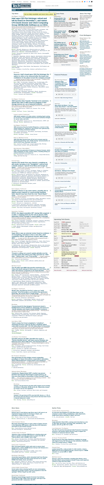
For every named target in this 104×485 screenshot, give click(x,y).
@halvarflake (37, 58)
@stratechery (20, 367)
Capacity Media (19, 41)
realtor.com (23, 34)
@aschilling (45, 62)
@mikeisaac (14, 62)
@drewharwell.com (21, 174)
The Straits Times (29, 84)
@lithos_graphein (36, 284)
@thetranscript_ (21, 61)
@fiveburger (23, 177)
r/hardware (20, 94)
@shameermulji (46, 56)
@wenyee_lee (30, 62)
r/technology (33, 351)
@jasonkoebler (20, 201)
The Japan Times (23, 438)
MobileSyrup (26, 259)
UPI (36, 85)
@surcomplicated (25, 179)
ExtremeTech (46, 35)
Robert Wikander (15, 67)
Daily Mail (36, 84)
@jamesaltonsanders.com (25, 50)
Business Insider (19, 88)
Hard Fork (63, 118)
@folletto (39, 180)
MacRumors (14, 35)
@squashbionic (29, 61)
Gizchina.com (32, 36)
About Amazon (20, 154)
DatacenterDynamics (37, 120)
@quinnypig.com (43, 50)
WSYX (23, 40)
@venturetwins (16, 204)
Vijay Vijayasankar (35, 66)
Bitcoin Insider (36, 390)
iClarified (29, 87)
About (33, 10)
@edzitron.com (45, 175)
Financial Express (24, 45)
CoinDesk (20, 440)
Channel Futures (44, 40)
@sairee (62, 417)
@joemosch (20, 284)
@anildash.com (35, 50)
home (88, 23)
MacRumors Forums (42, 69)
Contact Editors (41, 1)
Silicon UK (45, 84)
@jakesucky (42, 330)
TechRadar (25, 132)
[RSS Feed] (82, 2)
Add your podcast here (66, 208)
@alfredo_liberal (38, 260)
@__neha (56, 417)
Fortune (40, 84)
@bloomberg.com (31, 399)
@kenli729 (46, 59)
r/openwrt (25, 351)
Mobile (13, 1)
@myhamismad (15, 178)
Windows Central (33, 41)
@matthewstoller (17, 92)
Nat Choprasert (26, 207)
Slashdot (18, 227)
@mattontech (20, 53)
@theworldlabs (27, 299)
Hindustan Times (32, 82)
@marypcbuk (40, 179)
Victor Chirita (20, 207)
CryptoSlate (42, 440)
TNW (33, 461)
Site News (32, 1)
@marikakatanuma (36, 281)
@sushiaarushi (23, 178)
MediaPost (45, 170)
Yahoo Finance (41, 85)
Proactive (36, 172)
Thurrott (38, 32)
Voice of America (26, 276)
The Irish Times (15, 42)
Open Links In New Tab (74, 1)
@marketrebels (22, 246)
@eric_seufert (33, 183)
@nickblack (37, 350)
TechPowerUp (44, 277)
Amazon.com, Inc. (28, 120)
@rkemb (46, 179)
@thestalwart (24, 91)
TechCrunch (22, 16)
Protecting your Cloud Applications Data (61, 55)
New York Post (58, 463)
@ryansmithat (24, 59)
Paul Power (19, 111)
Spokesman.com (38, 38)
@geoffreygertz (31, 283)
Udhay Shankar (26, 66)
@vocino (40, 53)
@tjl (14, 367)
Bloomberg (16, 72)
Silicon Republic (36, 40)
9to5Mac (21, 85)
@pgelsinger (16, 56)
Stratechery (22, 355)
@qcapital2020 (15, 247)
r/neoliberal (18, 69)
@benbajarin (15, 64)
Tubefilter (17, 330)
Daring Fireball (38, 83)
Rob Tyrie (72, 417)
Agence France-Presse (24, 417)
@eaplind (29, 178)
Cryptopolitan (22, 220)
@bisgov (23, 281)
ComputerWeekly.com (25, 39)
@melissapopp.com (16, 179)
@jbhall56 (26, 348)
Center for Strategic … (35, 274)
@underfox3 (40, 59)
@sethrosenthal (41, 178)
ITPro (26, 40)
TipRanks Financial (16, 314)
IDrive (55, 52)
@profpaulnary (15, 57)
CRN (47, 29)
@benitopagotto (24, 226)
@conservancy (16, 350)
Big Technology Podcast (67, 97)
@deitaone (28, 246)
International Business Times (18, 36)
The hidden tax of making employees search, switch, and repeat (60, 45)
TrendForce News (16, 278)
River (18, 10)
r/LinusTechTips (25, 69)
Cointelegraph (29, 220)
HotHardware (15, 44)
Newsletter (45, 10)
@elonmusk (56, 466)
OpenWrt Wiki (20, 347)
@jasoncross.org (73, 464)
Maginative (32, 297)
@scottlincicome (42, 91)
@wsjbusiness (68, 466)
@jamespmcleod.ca (41, 177)
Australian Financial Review (28, 83)
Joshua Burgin (33, 452)
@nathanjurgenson (38, 364)
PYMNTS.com (29, 108)
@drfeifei (34, 299)
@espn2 (42, 49)
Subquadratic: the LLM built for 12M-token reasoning (60, 19)
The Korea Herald (45, 274)
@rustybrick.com (15, 181)
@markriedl (19, 299)
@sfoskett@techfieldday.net (31, 51)
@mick (18, 260)
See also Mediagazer (16, 185)
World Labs (17, 297)
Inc (41, 108)
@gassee (33, 56)
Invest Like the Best (65, 181)
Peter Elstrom (39, 92)
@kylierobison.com (28, 122)
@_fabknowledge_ (16, 59)
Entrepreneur (35, 87)
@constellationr (31, 282)
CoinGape (23, 390)
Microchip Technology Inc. (17, 429)
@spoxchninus (38, 282)
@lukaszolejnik (25, 181)
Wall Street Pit (29, 315)
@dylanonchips (37, 61)
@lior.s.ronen (34, 53)
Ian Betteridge (18, 364)
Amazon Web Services (20, 108)
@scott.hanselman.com (37, 201)
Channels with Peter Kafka (67, 142)
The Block (20, 211)
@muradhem (25, 317)
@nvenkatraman (26, 57)
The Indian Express (40, 42)
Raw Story (69, 463)
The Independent (31, 198)
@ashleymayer (36, 205)
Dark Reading (38, 131)
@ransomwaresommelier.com (23, 441)
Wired (42, 279)
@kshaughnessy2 (45, 246)
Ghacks (35, 171)
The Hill (22, 278)
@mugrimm (34, 178)
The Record (23, 432)
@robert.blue (15, 365)
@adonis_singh (15, 205)
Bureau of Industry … (16, 276)
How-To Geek (45, 345)
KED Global (73, 444)
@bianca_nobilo (23, 282)
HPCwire (24, 145)
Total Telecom (75, 434)
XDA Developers (15, 46)
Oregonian (26, 41)
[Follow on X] (91, 2)
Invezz (26, 36)
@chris (27, 260)
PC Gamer (20, 35)
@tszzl (20, 57)
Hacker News (30, 111)
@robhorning (30, 364)
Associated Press (30, 30)
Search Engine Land (21, 171)
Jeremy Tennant (33, 134)
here (87, 25)
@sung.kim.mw (26, 53)
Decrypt (17, 220)
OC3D (33, 42)
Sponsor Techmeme (65, 64)
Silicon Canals (23, 462)
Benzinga (30, 44)
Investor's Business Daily (33, 29)
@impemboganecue (16, 175)
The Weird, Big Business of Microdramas (62, 126)
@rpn (35, 203)
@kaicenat (14, 331)
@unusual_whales (36, 246)
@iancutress (14, 61)
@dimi (44, 282)
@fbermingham (15, 283)
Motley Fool (14, 242)
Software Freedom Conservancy (29, 345)
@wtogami (29, 350)
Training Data (64, 163)
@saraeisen (18, 91)
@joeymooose (39, 226)
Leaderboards (26, 10)
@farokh (19, 226)
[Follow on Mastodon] (89, 2)
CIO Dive (34, 32)
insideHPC (22, 42)
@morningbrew (36, 63)
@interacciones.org (21, 418)
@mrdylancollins (23, 183)
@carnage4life (45, 53)
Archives (19, 1)
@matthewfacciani (16, 262)
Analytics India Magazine (17, 38)
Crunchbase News (25, 314)
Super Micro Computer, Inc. (32, 241)
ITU (62, 434)
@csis (42, 281)
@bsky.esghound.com (32, 177)
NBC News (31, 46)
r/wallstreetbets (29, 94)
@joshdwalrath (39, 56)
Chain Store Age (23, 155)
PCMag (13, 34)
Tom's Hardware (37, 45)
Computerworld (23, 33)
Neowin (40, 30)
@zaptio (31, 226)
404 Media (17, 198)
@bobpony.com (25, 49)
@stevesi (28, 56)
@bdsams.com (15, 51)
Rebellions (57, 444)
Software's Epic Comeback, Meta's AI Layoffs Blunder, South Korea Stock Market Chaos (61, 84)
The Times (46, 33)
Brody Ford (37, 247)
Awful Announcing (16, 221)
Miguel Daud (20, 66)
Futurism (22, 170)
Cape (55, 29)
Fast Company (15, 199)
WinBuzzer (31, 45)
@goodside (23, 204)
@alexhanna (24, 175)
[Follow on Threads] (87, 2)
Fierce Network (26, 85)
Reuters (19, 29)
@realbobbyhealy (41, 418)
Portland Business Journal (32, 34)
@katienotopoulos (21, 224)
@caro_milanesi (44, 63)
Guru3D (25, 38)
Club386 (29, 33)
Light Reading (17, 87)
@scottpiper (21, 134)
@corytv (40, 245)
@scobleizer (14, 58)
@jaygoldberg (27, 92)
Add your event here (87, 270)
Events (38, 10)
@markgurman (17, 54)
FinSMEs (32, 450)
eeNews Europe (15, 33)
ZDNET (44, 83)
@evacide (38, 174)
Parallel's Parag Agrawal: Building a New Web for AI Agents (65, 150)
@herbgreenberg (38, 62)
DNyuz (73, 463)
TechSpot (14, 347)
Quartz (47, 87)
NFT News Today (16, 223)
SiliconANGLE (42, 87)
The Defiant (30, 438)
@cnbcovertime (21, 58)
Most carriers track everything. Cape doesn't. (60, 32)
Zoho (55, 40)
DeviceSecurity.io (19, 450)
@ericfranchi (16, 183)
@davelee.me (29, 89)
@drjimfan (21, 300)
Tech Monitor (45, 131)
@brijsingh (21, 89)
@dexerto (36, 330)
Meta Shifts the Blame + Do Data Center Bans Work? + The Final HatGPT (66, 106)
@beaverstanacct (16, 177)
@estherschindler (46, 180)
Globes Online (38, 450)
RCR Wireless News (16, 40)
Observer (32, 35)
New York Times (15, 45)
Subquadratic (57, 16)
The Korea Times (65, 444)
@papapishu (23, 350)
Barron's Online (27, 32)
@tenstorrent (16, 317)
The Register (42, 29)
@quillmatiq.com (44, 174)
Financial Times (21, 30)
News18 (20, 44)
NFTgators (23, 221)
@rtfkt (14, 226)
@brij (61, 466)
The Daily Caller (36, 277)
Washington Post (15, 39)
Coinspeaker (44, 390)
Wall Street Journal (24, 46)
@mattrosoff (27, 201)
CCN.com (38, 314)
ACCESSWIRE (15, 452)
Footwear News (25, 223)
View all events (57, 270)
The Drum (27, 170)
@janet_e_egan (15, 282)
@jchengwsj (14, 284)
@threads (31, 260)
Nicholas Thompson (37, 207)
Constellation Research (36, 39)
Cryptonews (41, 220)
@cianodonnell (33, 179)
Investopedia (26, 35)
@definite (67, 464)
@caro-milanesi (15, 50)
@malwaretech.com (30, 174)
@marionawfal (31, 418)
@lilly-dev (27, 180)
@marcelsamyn (30, 204)
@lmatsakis (26, 284)
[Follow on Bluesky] (84, 2)
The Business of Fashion (31, 221)
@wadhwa (37, 283)
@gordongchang (17, 281)
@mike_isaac (42, 224)
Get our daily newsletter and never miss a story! (38, 14)
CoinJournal (29, 390)
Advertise (25, 1)
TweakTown (41, 34)
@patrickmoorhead (43, 57)
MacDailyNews (15, 47)
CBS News (35, 44)
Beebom (41, 33)
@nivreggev (43, 204)
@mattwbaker (44, 58)
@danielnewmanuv (32, 59)
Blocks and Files (15, 109)
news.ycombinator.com (82, 466)
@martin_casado (40, 299)
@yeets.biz (30, 175)
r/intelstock (32, 69)
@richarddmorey (37, 175)
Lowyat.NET (16, 84)
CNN (20, 274)
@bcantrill (19, 49)
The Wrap (39, 171)
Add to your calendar (72, 270)
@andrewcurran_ (22, 63)
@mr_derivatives (25, 245)
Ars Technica (44, 32)
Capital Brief (30, 38)
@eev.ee (22, 180)
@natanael (33, 348)
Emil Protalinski (43, 66)
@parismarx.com (15, 180)
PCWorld (44, 38)
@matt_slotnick (26, 464)
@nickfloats (29, 300)
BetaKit (38, 313)
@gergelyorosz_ (28, 203)
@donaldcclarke (23, 283)
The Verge (24, 29)
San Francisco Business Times (43, 36)
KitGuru (30, 40)
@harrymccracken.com (35, 49)
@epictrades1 (15, 246)
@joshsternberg (60, 464)
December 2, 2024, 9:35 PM (52, 5)
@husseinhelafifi (23, 205)
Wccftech (25, 44)
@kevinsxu (43, 61)
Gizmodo (35, 108)
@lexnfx (36, 91)
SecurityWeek (17, 132)
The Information (41, 44)
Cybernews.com (15, 172)
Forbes (36, 30)
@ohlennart (28, 281)
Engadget (18, 34)
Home (13, 10)
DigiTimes (22, 84)
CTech (22, 452)
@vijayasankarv (34, 57)
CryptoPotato (15, 440)
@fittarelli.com (33, 180)
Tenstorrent (25, 313)
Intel (16, 29)
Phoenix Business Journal (17, 32)
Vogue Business (41, 221)
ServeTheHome (35, 33)
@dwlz (44, 205)
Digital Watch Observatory (39, 438)
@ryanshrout (15, 63)
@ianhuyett (30, 205)
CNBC (18, 82)
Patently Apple (28, 42)
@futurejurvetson (30, 58)
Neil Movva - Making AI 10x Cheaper (65, 170)
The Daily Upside (40, 82)
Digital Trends (45, 45)
